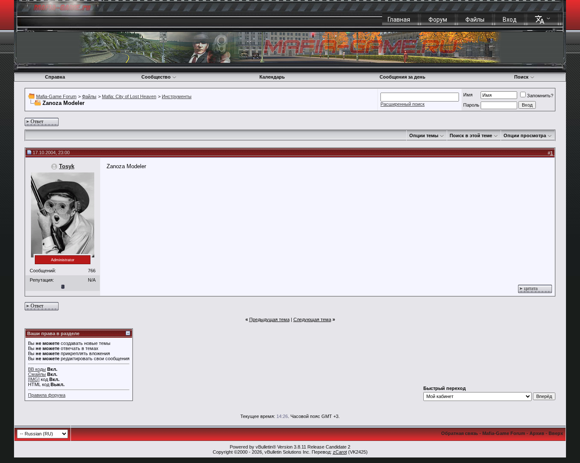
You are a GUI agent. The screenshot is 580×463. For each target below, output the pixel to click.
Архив (536, 433)
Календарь (272, 76)
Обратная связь (459, 433)
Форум (437, 19)
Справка (55, 76)
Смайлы (37, 374)
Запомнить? (540, 95)
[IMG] (33, 379)
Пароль (471, 104)
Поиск (521, 76)
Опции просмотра (525, 135)
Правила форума (46, 395)
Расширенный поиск (402, 104)
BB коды (37, 369)
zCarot (340, 452)
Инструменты (176, 96)
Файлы (474, 19)
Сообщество (156, 76)
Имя (468, 94)
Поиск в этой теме (471, 135)
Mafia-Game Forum (56, 96)
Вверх (556, 433)
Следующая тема (312, 319)
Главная (399, 19)
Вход (510, 19)
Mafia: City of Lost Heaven (129, 96)
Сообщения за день (402, 76)
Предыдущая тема (269, 319)
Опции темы (423, 135)
